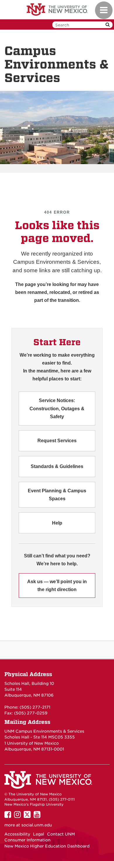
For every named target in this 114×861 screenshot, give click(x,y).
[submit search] (108, 24)
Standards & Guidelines (57, 466)
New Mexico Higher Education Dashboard (46, 846)
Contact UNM (61, 834)
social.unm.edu (36, 825)
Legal (38, 834)
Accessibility (17, 834)
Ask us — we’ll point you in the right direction (57, 585)
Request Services (57, 440)
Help (57, 522)
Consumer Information (27, 840)
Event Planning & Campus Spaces (57, 494)
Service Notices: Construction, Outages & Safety (57, 408)
